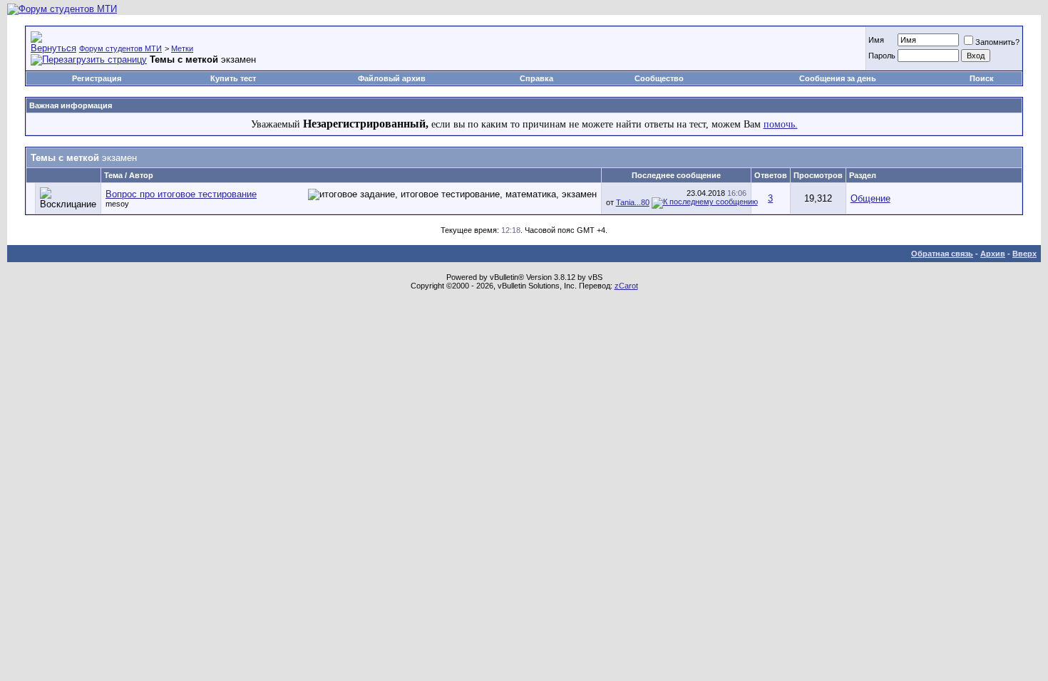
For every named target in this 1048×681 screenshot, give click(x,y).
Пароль (881, 55)
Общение (870, 198)
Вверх (1024, 253)
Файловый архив (392, 78)
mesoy (117, 203)
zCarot (626, 285)
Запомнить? (997, 42)
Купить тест (233, 78)
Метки (182, 48)
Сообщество (659, 78)
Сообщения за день (837, 78)
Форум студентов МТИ (120, 48)
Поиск (982, 78)
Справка (536, 78)
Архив (992, 253)
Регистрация (96, 78)
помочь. (781, 124)
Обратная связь (942, 253)
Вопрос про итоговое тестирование (181, 194)
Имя (876, 40)
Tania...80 (632, 202)
